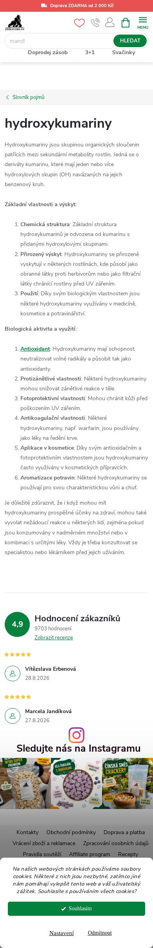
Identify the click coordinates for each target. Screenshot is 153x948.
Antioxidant (35, 349)
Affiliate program (89, 854)
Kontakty (27, 832)
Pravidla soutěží (42, 854)
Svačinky (123, 52)
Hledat (130, 40)
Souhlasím (80, 908)
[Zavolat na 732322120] (95, 23)
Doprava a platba (124, 832)
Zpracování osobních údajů (116, 843)
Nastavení (61, 933)
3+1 (90, 52)
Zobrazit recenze (54, 637)
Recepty (128, 854)
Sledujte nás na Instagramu (78, 749)
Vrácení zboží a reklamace (44, 843)
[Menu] (142, 22)
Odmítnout (100, 933)
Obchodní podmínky (71, 832)
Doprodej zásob (47, 52)
